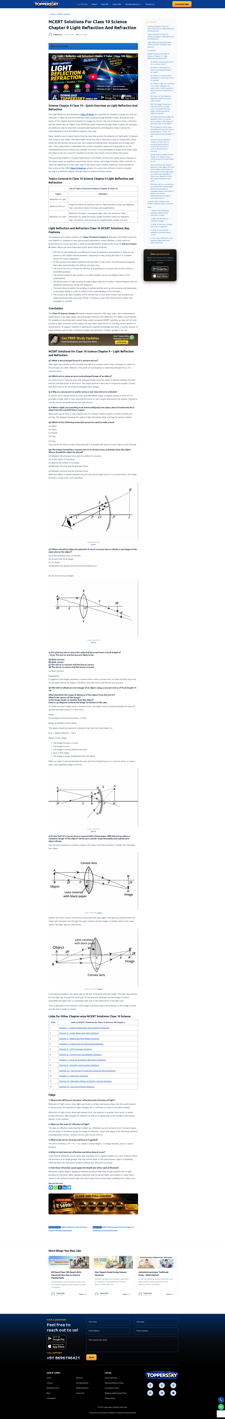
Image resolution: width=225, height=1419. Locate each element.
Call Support (51, 1398)
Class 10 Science (78, 168)
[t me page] (162, 1393)
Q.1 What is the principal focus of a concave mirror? (162, 63)
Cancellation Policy (112, 1388)
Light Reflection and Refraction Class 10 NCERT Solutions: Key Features (159, 44)
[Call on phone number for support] (221, 1400)
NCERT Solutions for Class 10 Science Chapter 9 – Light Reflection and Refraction (159, 56)
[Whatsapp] (55, 1187)
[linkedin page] (150, 1393)
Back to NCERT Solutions (60, 14)
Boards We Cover (53, 1388)
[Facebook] (51, 1187)
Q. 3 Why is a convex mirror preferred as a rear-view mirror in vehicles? (162, 78)
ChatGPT (100, 989)
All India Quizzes (132, 4)
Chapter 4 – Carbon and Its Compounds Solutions (81, 1044)
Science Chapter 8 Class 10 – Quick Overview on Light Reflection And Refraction (161, 28)
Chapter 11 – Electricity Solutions (73, 1076)
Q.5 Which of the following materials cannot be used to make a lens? (161, 98)
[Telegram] (69, 1187)
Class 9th (104, 4)
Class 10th (117, 4)
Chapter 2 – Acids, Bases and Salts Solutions (79, 1033)
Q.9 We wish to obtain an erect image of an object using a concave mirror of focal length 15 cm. (162, 158)
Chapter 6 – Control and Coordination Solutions (80, 1054)
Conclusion (152, 50)
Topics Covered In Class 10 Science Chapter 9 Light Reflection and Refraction (161, 36)
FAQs (149, 207)
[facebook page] (150, 1385)
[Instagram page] (173, 1385)
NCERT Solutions (82, 1388)
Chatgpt (93, 544)
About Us (79, 1378)
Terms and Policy (111, 1378)
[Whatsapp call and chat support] (221, 1407)
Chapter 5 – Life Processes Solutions (75, 1049)
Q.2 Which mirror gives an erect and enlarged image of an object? (161, 70)
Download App (182, 4)
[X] (60, 1187)
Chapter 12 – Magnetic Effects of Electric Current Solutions (85, 1081)
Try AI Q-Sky (82, 4)
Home (49, 1378)
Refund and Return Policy (114, 1383)
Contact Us (149, 4)
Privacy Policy (110, 1398)
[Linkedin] (64, 1187)
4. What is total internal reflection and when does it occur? (161, 232)
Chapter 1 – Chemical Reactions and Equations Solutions (84, 1028)
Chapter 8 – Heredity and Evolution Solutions (79, 1065)
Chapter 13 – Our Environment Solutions (77, 1086)
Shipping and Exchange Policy (116, 1393)
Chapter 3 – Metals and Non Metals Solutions (79, 1038)
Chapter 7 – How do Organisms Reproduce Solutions (82, 1060)
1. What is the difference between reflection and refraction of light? (160, 213)
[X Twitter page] (162, 1385)
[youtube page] (173, 1393)
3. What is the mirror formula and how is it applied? (161, 225)
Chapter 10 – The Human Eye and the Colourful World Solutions (87, 1070)
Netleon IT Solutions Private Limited (122, 1413)
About (94, 4)
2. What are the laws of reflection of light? (159, 220)
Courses (50, 1383)
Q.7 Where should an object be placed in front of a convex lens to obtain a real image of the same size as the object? (162, 120)
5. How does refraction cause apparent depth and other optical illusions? (162, 240)
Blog (48, 1393)
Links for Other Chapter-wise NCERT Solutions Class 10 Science (161, 203)
